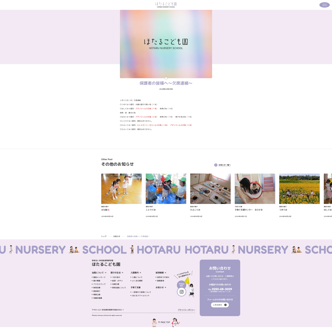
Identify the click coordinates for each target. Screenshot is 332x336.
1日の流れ (116, 277)
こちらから (217, 305)
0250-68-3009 (222, 289)
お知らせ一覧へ (225, 165)
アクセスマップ (99, 284)
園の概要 (96, 281)
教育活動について (119, 287)
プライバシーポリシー (186, 310)
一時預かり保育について (141, 292)
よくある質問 (137, 281)
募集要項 (160, 281)
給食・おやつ (117, 281)
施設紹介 (96, 291)
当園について (98, 272)
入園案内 (135, 272)
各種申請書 (97, 298)
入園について (137, 277)
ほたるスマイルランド (140, 295)
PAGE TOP (165, 322)
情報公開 (96, 294)
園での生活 (116, 272)
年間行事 (115, 284)
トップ (103, 236)
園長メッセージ (99, 277)
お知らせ (116, 236)
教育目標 (96, 287)
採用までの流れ (163, 277)
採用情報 (160, 272)
